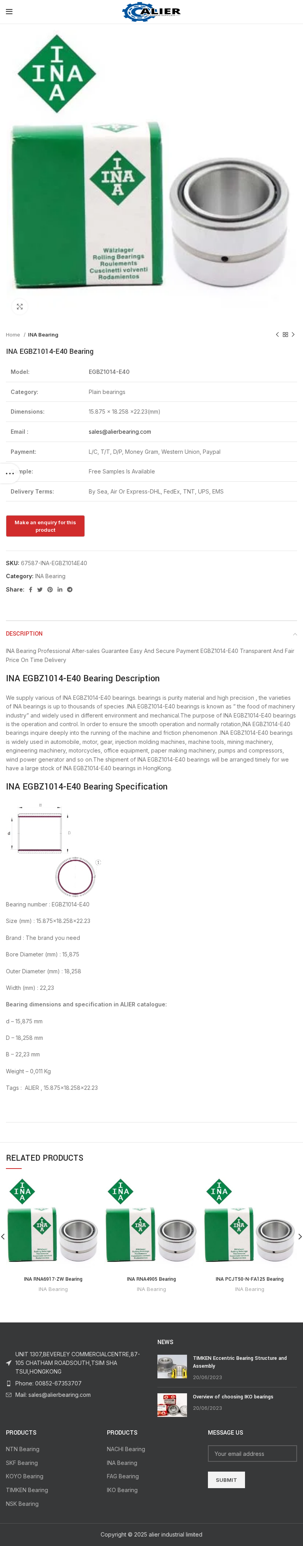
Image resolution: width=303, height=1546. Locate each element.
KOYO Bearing (24, 1476)
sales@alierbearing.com (120, 431)
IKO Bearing (122, 1490)
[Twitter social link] (40, 589)
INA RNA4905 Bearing (151, 1279)
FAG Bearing (123, 1476)
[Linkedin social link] (60, 589)
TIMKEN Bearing (27, 1490)
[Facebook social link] (30, 589)
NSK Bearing (22, 1503)
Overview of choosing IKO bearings (233, 1396)
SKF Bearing (22, 1462)
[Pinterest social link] (50, 589)
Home (14, 334)
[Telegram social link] (70, 589)
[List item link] (76, 1383)
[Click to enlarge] (20, 306)
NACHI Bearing (126, 1449)
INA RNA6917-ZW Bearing (53, 1279)
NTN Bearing (22, 1449)
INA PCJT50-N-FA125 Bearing (250, 1279)
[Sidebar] (10, 473)
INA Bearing (43, 334)
